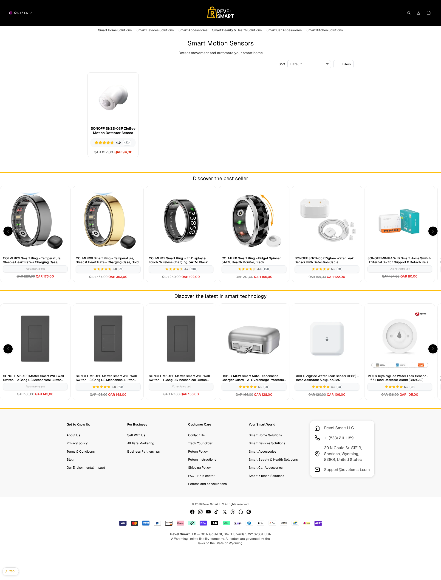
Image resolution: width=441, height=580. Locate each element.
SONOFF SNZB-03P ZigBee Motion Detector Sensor (113, 130)
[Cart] (429, 13)
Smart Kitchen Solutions (266, 476)
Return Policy (198, 451)
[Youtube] (208, 512)
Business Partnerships (143, 451)
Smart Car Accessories (266, 467)
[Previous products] (8, 231)
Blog (70, 459)
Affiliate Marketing (140, 443)
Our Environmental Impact (86, 467)
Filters (346, 64)
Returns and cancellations (207, 484)
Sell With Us (136, 435)
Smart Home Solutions (265, 435)
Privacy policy (77, 443)
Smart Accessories (262, 451)
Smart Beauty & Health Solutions (273, 459)
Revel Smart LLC (213, 504)
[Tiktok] (216, 512)
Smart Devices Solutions (267, 443)
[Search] (409, 13)
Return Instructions (202, 459)
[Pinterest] (249, 512)
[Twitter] (224, 512)
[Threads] (232, 512)
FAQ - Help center (201, 476)
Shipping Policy (199, 467)
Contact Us (196, 435)
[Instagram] (200, 512)
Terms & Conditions (81, 451)
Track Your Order (200, 443)
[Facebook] (192, 512)
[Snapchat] (240, 512)
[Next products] (433, 231)
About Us (73, 435)
